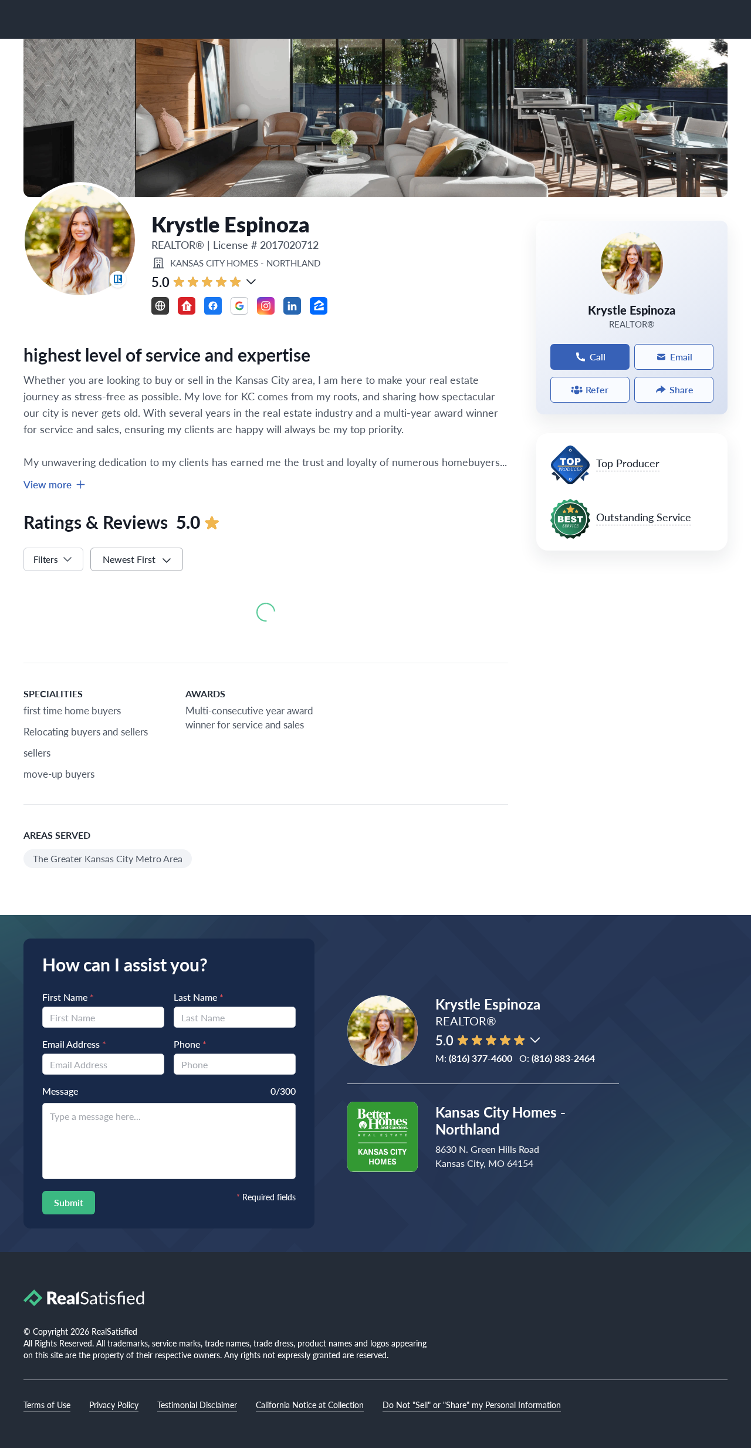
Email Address (74, 1044)
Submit (68, 1202)
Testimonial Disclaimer (197, 1404)
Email (681, 356)
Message (60, 1091)
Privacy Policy (113, 1404)
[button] (251, 282)
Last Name (199, 997)
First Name (68, 997)
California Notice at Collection (310, 1404)
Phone (190, 1044)
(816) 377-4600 (480, 1058)
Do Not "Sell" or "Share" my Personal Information (472, 1404)
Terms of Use (46, 1404)
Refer (597, 389)
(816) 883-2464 (563, 1058)
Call (597, 356)
